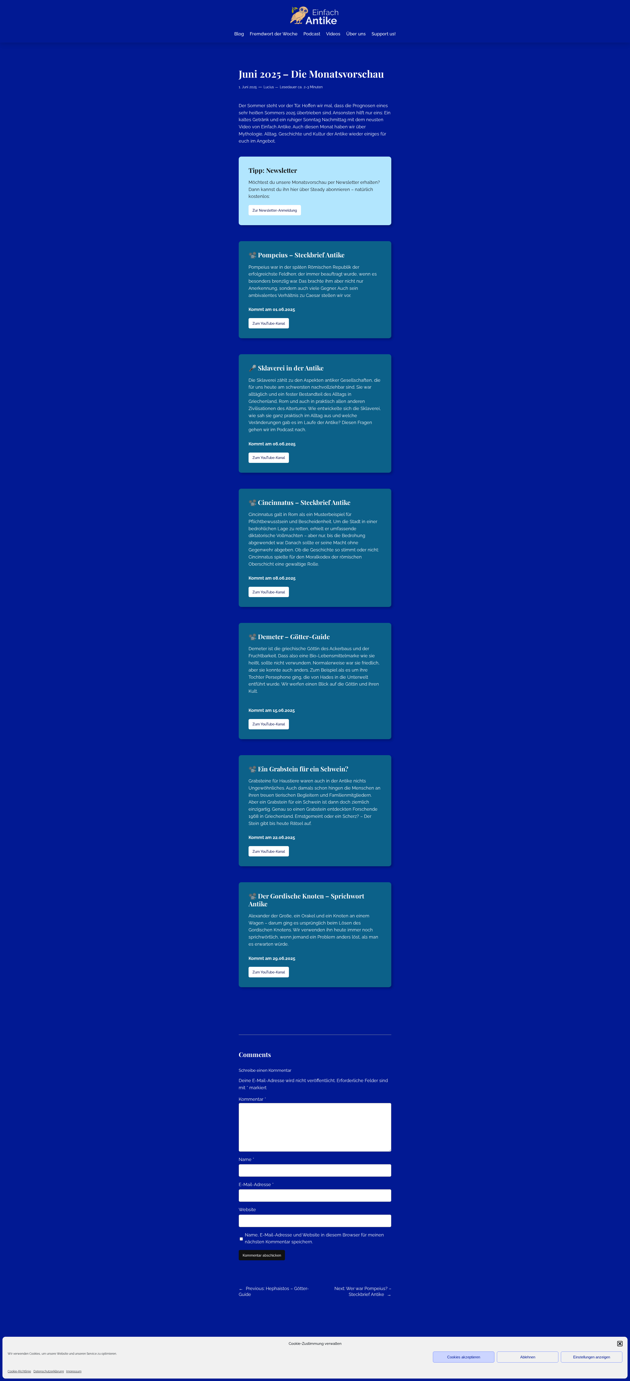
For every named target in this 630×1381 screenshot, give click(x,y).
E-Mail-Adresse (256, 1184)
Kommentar (252, 1099)
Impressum (73, 1371)
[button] (619, 1343)
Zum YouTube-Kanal (268, 323)
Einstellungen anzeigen (591, 1357)
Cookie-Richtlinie (19, 1371)
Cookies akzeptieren (463, 1357)
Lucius (269, 87)
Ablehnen (527, 1357)
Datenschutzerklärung (48, 1371)
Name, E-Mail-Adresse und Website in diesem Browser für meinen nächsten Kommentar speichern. (314, 1238)
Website (247, 1209)
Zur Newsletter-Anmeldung (274, 210)
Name (246, 1159)
